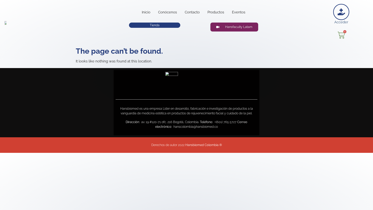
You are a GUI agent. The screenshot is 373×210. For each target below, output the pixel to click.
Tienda (154, 25)
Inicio (146, 12)
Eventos (238, 12)
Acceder (341, 22)
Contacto (192, 12)
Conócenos (167, 12)
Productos (215, 12)
